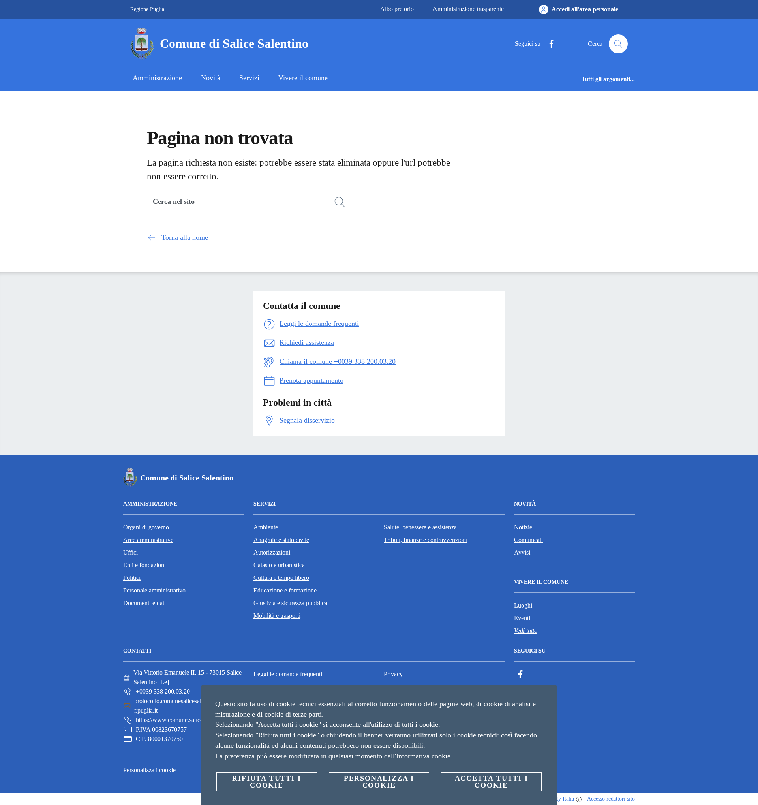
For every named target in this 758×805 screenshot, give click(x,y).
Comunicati (528, 539)
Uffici (130, 552)
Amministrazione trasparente (468, 9)
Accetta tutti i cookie (491, 781)
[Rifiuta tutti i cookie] (547, 697)
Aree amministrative (148, 539)
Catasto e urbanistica (279, 565)
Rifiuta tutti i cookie (266, 781)
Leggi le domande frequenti (287, 674)
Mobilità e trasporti (276, 615)
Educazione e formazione (285, 590)
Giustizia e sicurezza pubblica (290, 603)
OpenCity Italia (557, 799)
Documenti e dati (144, 603)
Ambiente (265, 527)
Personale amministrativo (154, 590)
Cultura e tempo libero (281, 577)
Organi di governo (146, 527)
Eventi (522, 618)
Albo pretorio (397, 9)
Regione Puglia (147, 9)
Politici (132, 577)
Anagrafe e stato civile (281, 539)
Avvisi (522, 552)
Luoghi (523, 605)
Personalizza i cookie (149, 770)
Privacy (393, 674)
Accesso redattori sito (611, 799)
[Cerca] (618, 43)
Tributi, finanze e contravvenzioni (425, 539)
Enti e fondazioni (144, 565)
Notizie (523, 527)
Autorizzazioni (271, 552)
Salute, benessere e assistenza (420, 527)
